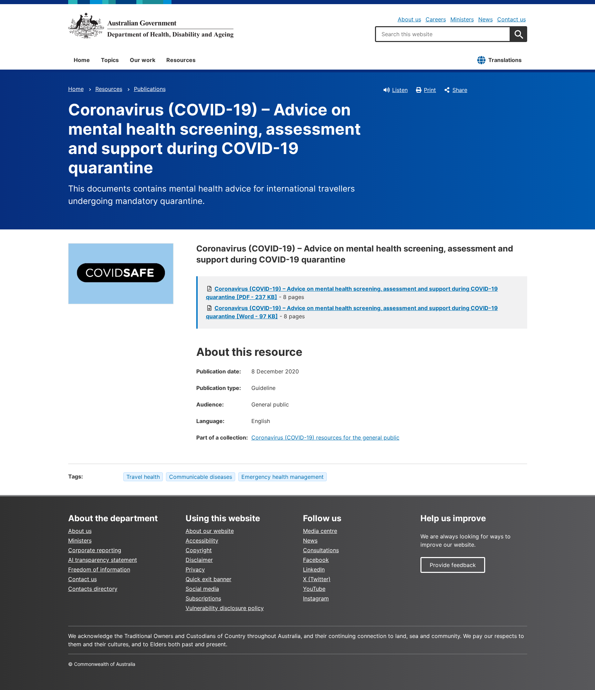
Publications (150, 88)
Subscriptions (203, 598)
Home (82, 59)
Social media (202, 588)
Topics (110, 59)
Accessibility (202, 540)
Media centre (320, 530)
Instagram (316, 598)
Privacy (195, 569)
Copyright (199, 550)
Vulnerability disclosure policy (225, 608)
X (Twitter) (317, 579)
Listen (400, 89)
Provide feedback (453, 565)
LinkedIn (314, 569)
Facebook (316, 559)
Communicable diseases (200, 476)
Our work (142, 59)
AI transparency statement (102, 559)
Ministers (462, 19)
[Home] (150, 25)
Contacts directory (92, 588)
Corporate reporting (94, 550)
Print (430, 89)
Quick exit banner (208, 579)
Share (459, 89)
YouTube (314, 588)
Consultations (321, 550)
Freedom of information (99, 569)
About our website (210, 530)
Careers (436, 19)
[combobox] (443, 34)
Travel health (143, 476)
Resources (181, 59)
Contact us (511, 19)
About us (409, 19)
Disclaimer (199, 559)
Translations (505, 59)
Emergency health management (282, 476)
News (485, 19)
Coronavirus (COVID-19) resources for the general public (325, 437)
